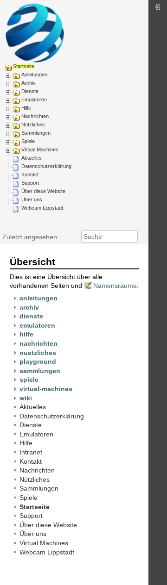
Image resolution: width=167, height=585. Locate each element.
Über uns (31, 199)
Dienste (30, 91)
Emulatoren (34, 99)
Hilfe (26, 108)
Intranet (30, 452)
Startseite (23, 66)
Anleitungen (34, 74)
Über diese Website (43, 191)
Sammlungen (36, 133)
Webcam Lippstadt (42, 208)
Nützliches (33, 124)
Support (30, 183)
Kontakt (30, 174)
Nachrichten (35, 116)
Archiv (28, 83)
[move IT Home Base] (35, 33)
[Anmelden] (158, 9)
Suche (132, 236)
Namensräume (115, 285)
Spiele (28, 141)
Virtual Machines (39, 149)
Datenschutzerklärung (46, 166)
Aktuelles (31, 158)
